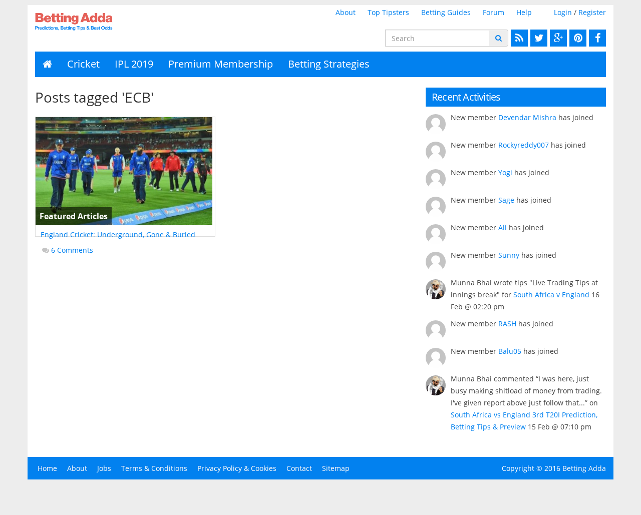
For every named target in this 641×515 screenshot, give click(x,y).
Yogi (505, 172)
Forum (493, 12)
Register (592, 12)
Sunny (508, 255)
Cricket (83, 64)
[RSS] (518, 38)
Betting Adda (584, 468)
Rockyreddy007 (523, 145)
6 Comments (72, 250)
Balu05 (509, 351)
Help (524, 12)
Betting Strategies (329, 64)
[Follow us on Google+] (557, 38)
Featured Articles (74, 216)
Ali (502, 227)
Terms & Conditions (154, 468)
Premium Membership (220, 64)
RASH (507, 323)
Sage (506, 200)
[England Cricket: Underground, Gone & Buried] (125, 171)
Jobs (104, 468)
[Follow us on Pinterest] (576, 38)
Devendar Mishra (527, 117)
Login (563, 12)
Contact (299, 468)
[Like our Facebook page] (596, 38)
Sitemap (336, 468)
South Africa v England (551, 294)
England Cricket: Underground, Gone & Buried (118, 234)
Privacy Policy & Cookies (236, 468)
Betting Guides (446, 12)
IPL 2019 (134, 64)
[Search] (498, 38)
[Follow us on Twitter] (537, 38)
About (346, 12)
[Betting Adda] (101, 22)
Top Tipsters (388, 12)
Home (47, 468)
